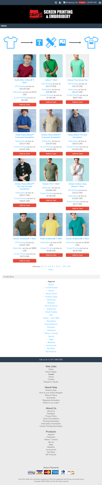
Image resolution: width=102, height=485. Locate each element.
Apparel (51, 434)
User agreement (58, 479)
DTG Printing (20, 86)
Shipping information (51, 400)
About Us (51, 411)
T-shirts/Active (51, 287)
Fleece (51, 284)
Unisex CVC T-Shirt (51, 184)
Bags (51, 339)
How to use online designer (51, 392)
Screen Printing (20, 97)
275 (68, 266)
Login (56, 2)
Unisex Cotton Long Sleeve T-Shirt (77, 185)
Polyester (51, 327)
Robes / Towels (51, 333)
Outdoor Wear (51, 296)
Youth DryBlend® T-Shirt (51, 238)
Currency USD (100, 2)
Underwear (51, 309)
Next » (51, 269)
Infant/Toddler (51, 312)
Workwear (51, 300)
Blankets (51, 342)
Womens (51, 303)
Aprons (51, 336)
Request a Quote (51, 382)
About (51, 377)
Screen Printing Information (51, 426)
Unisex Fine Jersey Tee (77, 80)
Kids (51, 315)
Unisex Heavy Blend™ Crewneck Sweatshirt (51, 136)
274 (64, 266)
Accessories (51, 345)
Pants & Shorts (51, 306)
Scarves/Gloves (51, 324)
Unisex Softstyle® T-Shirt (24, 238)
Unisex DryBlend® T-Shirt (77, 238)
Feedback (51, 413)
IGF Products (51, 351)
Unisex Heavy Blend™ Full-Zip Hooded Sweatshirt (24, 186)
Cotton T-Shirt (51, 80)
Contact (51, 379)
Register (60, 2)
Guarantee (51, 397)
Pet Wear (51, 348)
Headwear (51, 330)
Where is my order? (51, 402)
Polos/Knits (51, 321)
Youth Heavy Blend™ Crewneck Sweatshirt (24, 136)
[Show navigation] (51, 26)
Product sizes (51, 390)
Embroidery (17, 92)
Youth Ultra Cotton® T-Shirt (24, 81)
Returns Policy (51, 395)
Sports (51, 290)
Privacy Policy (51, 416)
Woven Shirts (51, 293)
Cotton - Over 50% (51, 318)
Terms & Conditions (51, 418)
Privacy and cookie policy (75, 479)
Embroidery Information (51, 423)
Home (51, 369)
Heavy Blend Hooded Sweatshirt (77, 136)
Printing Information (51, 421)
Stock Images (51, 372)
